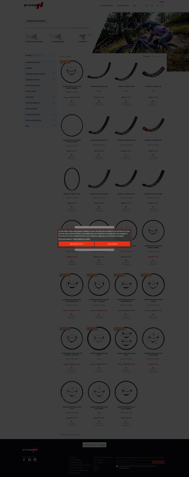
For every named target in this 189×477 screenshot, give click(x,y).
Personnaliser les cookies (81, 239)
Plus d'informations (65, 239)
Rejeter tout (76, 244)
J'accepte (112, 244)
